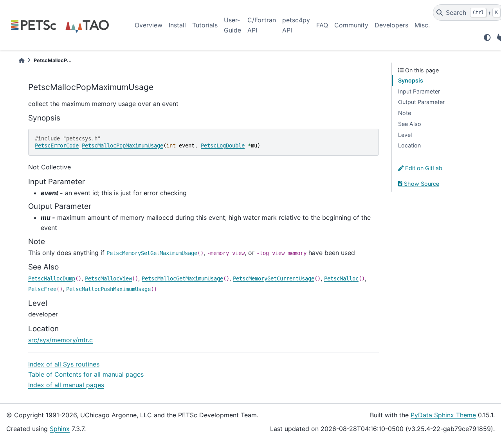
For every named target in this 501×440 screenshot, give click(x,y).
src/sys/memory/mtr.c (60, 340)
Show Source (420, 183)
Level (405, 134)
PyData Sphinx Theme (443, 415)
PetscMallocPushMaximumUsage (108, 289)
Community (351, 25)
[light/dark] (487, 37)
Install (177, 25)
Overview (148, 25)
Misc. (422, 25)
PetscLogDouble (223, 145)
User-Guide (232, 25)
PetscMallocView (108, 278)
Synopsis (410, 80)
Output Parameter (421, 102)
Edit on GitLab (423, 168)
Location (409, 145)
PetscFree (42, 289)
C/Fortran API (261, 25)
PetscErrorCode (57, 145)
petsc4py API (296, 25)
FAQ (322, 25)
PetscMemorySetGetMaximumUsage (151, 253)
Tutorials (205, 25)
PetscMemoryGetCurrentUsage (273, 278)
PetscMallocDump (51, 278)
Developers (391, 25)
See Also (409, 123)
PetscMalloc (341, 278)
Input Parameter (419, 91)
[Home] (21, 60)
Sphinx (60, 429)
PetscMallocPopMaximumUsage (122, 145)
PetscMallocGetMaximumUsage (182, 278)
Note (404, 113)
